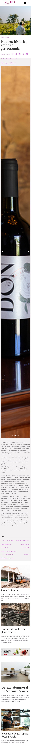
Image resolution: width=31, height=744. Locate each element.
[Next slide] (28, 252)
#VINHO (26, 554)
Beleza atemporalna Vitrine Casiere (15, 689)
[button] (25, 3)
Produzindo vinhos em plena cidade (13, 631)
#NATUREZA (4, 547)
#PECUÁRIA (25, 547)
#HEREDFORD (24, 544)
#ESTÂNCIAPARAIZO (22, 540)
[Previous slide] (2, 252)
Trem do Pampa (10, 590)
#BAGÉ (3, 540)
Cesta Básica (5, 37)
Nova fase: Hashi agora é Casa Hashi (14, 735)
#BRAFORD (10, 540)
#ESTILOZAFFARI (6, 544)
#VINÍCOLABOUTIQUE (7, 558)
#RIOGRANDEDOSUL (7, 554)
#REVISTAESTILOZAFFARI (9, 551)
